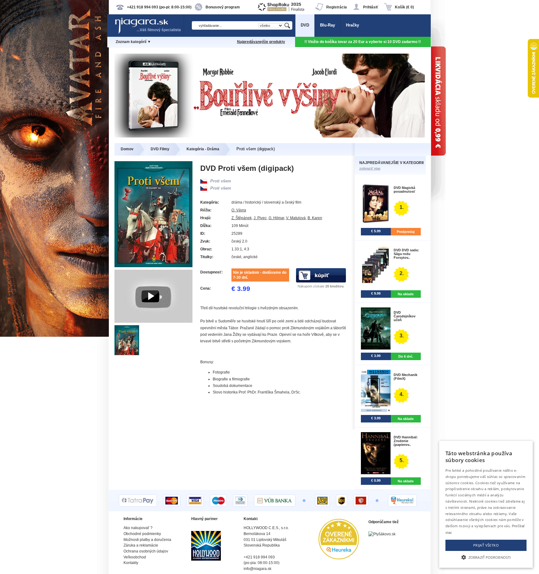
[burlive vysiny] (269, 136)
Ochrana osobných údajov (146, 551)
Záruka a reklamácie (141, 545)
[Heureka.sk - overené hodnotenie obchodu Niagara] (338, 558)
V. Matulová (296, 218)
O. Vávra (238, 210)
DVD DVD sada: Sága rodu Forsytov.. (406, 253)
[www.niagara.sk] (149, 33)
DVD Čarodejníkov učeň (404, 316)
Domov (127, 149)
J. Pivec (260, 218)
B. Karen (315, 218)
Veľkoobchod (135, 557)
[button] (486, 557)
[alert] (486, 504)
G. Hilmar (276, 218)
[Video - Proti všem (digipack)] (153, 321)
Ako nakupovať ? (138, 528)
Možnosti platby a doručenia (147, 540)
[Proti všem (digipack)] (127, 353)
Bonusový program (223, 7)
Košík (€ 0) (404, 7)
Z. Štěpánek (241, 218)
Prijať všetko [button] (486, 545)
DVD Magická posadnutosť (404, 189)
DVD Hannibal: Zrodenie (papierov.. (406, 440)
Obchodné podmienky (142, 534)
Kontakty (131, 563)
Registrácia (336, 7)
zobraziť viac (370, 168)
